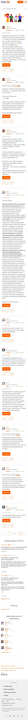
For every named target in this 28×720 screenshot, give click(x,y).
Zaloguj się (20, 2)
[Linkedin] (22, 716)
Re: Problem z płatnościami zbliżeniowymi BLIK (9, 558)
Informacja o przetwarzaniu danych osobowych (12, 668)
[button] (4, 70)
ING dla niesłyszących (9, 699)
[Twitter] (10, 716)
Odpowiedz (6, 65)
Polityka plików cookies (7, 705)
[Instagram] (18, 716)
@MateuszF (18, 141)
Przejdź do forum (5, 599)
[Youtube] (14, 716)
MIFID (3, 701)
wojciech (8, 26)
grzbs (7, 191)
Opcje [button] (12, 70)
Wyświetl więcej (5, 652)
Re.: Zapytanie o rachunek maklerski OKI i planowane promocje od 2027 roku (14, 548)
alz (7, 349)
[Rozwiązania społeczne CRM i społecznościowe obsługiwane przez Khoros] (4, 674)
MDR (8, 701)
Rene (7, 382)
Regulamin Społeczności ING (8, 666)
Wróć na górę (14, 682)
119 (15, 533)
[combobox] (14, 8)
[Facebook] (6, 716)
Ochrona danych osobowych (8, 703)
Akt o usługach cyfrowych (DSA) (9, 670)
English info (18, 699)
